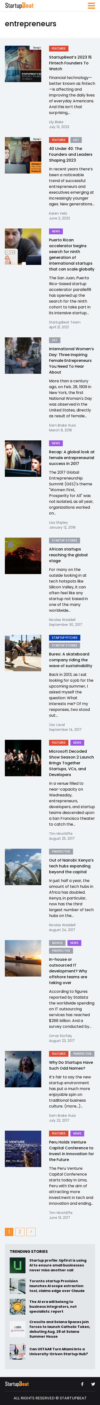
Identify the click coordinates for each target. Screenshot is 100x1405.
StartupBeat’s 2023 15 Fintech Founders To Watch (70, 63)
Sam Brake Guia (62, 425)
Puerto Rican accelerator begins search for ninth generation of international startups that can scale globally (71, 254)
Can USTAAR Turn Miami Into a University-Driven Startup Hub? (58, 1351)
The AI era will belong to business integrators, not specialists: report (53, 1306)
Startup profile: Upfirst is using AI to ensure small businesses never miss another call (57, 1265)
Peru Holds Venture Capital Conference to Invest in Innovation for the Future (71, 1150)
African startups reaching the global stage (68, 555)
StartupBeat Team (65, 322)
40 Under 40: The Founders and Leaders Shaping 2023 (70, 154)
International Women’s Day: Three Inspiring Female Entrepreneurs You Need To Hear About (71, 360)
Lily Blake (56, 122)
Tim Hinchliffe (61, 833)
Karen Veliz (58, 213)
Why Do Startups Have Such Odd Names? (71, 1065)
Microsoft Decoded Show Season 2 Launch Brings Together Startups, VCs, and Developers (71, 763)
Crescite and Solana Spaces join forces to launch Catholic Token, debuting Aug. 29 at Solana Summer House (59, 1329)
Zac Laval (57, 724)
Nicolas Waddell (62, 619)
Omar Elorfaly (60, 1035)
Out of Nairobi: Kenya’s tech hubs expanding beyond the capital (71, 866)
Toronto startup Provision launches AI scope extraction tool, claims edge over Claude (57, 1286)
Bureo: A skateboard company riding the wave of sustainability (70, 660)
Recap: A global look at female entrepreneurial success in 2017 (72, 457)
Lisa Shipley (58, 522)
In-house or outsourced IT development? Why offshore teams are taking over (68, 971)
